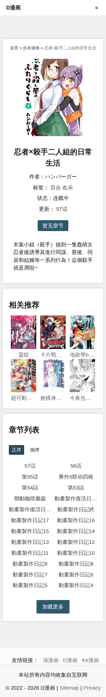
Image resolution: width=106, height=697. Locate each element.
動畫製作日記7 (30, 575)
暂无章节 (53, 226)
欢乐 (67, 187)
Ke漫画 (90, 660)
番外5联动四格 (76, 477)
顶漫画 (51, 660)
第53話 (76, 488)
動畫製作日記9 (30, 564)
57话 (61, 209)
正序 (16, 449)
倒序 (34, 449)
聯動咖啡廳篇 (30, 499)
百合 (55, 187)
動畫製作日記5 (30, 585)
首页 (14, 48)
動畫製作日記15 (30, 531)
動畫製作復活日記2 (75, 499)
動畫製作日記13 (30, 542)
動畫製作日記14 (76, 531)
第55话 (30, 477)
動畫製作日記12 (76, 542)
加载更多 (53, 607)
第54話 (30, 488)
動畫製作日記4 (76, 585)
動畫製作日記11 (30, 553)
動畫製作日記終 (76, 509)
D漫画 (13, 8)
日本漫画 (31, 48)
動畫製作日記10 (76, 553)
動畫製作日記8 (76, 564)
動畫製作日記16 (76, 520)
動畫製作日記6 (76, 575)
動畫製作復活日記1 (30, 509)
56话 (76, 466)
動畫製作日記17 (30, 520)
